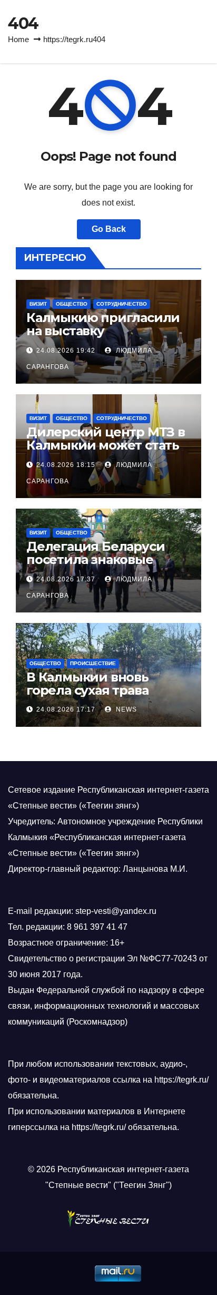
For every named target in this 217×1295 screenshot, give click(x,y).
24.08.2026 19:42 (65, 350)
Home (18, 39)
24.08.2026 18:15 (65, 465)
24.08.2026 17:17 (65, 709)
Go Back (109, 229)
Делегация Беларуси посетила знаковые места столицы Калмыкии (95, 566)
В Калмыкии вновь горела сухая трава (87, 683)
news (125, 709)
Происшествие (93, 663)
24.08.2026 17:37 (65, 579)
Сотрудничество (121, 304)
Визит (38, 304)
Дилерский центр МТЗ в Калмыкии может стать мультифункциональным (105, 451)
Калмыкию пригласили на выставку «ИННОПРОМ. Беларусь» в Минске (105, 337)
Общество (71, 304)
